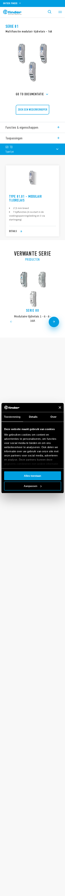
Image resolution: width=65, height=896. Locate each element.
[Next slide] (54, 322)
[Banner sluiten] (60, 407)
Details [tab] (33, 416)
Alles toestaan (32, 475)
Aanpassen (30, 486)
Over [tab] (53, 416)
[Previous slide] (11, 322)
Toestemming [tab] (12, 416)
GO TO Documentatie (30, 94)
